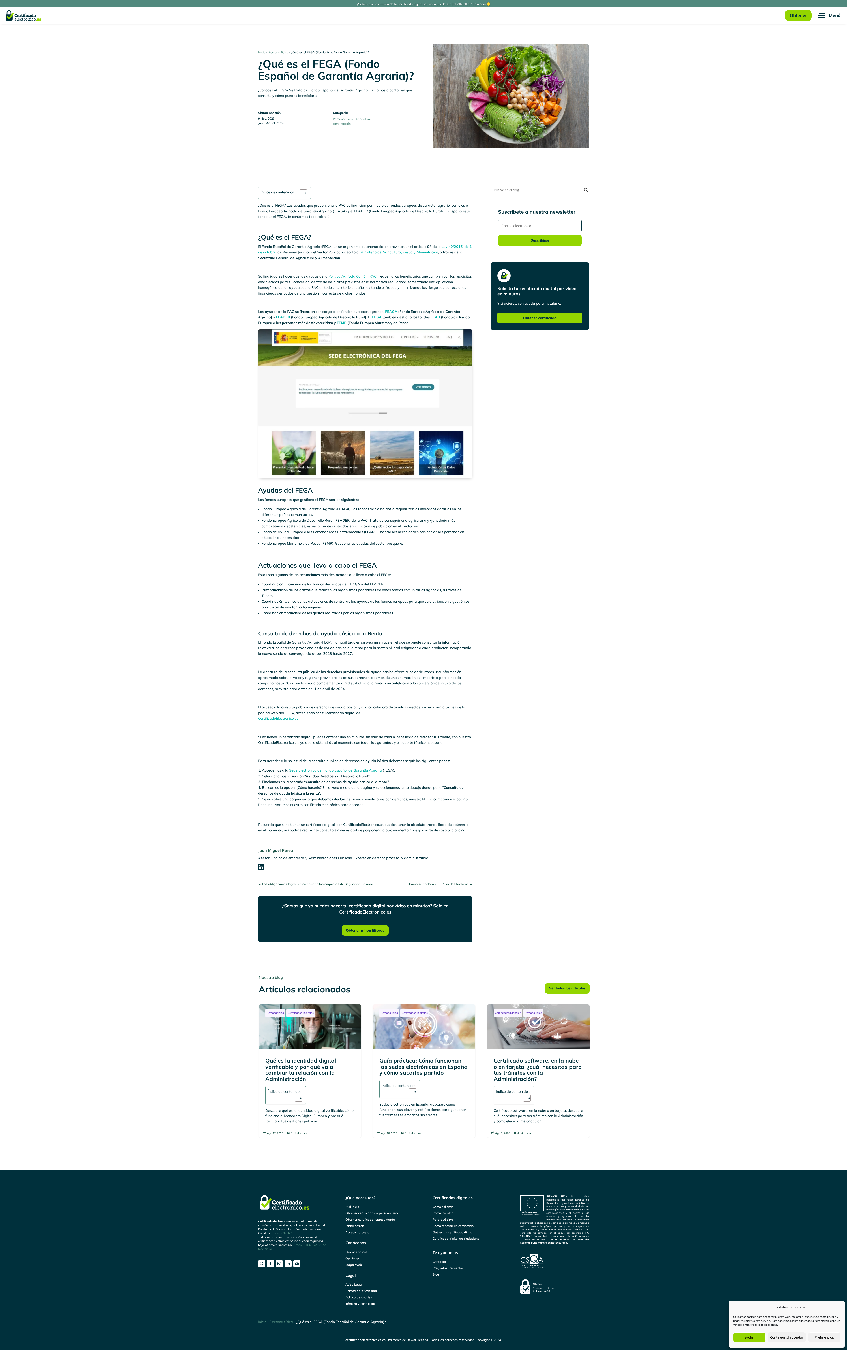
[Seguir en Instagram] (279, 1263)
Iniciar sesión (354, 1226)
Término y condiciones (361, 1304)
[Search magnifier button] (586, 190)
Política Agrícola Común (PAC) (353, 276)
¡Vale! (749, 1337)
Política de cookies (358, 1297)
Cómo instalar (443, 1213)
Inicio (261, 52)
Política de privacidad (361, 1291)
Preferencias (824, 1337)
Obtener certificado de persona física (372, 1213)
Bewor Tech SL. (284, 1233)
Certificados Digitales (301, 1012)
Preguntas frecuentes (448, 1268)
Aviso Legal (353, 1284)
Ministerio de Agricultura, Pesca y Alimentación (399, 252)
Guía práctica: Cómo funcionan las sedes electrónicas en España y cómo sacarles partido (424, 1070)
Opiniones (352, 1258)
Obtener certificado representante (370, 1220)
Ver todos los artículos (567, 988)
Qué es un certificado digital (453, 1232)
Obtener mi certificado (365, 930)
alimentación (342, 124)
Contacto (439, 1262)
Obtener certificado (540, 318)
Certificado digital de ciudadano (456, 1238)
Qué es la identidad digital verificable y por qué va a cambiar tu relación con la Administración (310, 1070)
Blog (436, 1274)
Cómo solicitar (443, 1207)
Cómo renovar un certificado (453, 1226)
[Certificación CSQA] (554, 1261)
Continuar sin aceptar (786, 1337)
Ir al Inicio (352, 1207)
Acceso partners (357, 1232)
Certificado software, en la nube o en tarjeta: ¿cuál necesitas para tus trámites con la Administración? (538, 1070)
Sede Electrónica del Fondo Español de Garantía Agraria (335, 770)
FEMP (342, 323)
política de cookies (766, 1324)
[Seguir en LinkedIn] (288, 1263)
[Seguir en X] (261, 1263)
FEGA (377, 317)
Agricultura (363, 119)
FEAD (435, 317)
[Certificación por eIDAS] (554, 1286)
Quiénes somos (356, 1252)
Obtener (798, 15)
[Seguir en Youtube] (296, 1263)
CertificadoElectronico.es (278, 718)
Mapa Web (353, 1265)
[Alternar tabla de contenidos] (301, 193)
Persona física (278, 52)
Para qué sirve (443, 1220)
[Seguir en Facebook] (270, 1263)
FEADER (283, 317)
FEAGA (391, 311)
